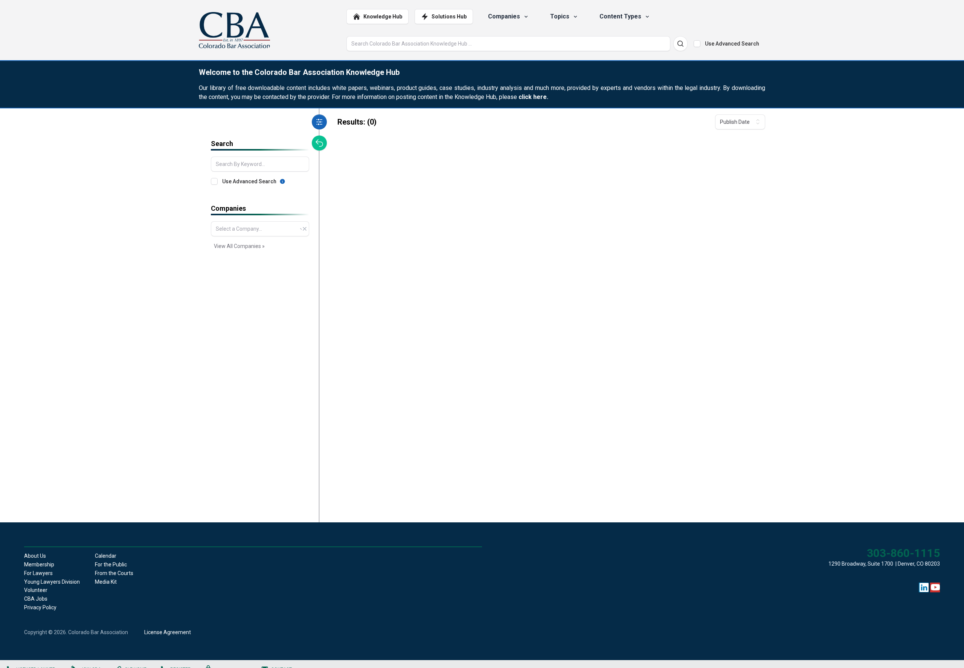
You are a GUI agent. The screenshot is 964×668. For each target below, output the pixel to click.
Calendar (105, 556)
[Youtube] (935, 587)
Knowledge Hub (382, 17)
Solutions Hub (449, 17)
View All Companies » (239, 246)
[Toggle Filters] (319, 121)
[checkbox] (697, 43)
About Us (35, 556)
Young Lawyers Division (52, 582)
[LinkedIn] (924, 587)
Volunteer (35, 590)
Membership (39, 564)
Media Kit (106, 582)
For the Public (111, 564)
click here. (533, 96)
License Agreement (167, 632)
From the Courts (114, 573)
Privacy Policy (40, 607)
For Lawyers (38, 573)
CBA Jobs (35, 599)
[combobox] (260, 228)
